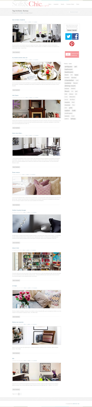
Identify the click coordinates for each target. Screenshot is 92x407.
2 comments (35, 360)
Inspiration (56, 4)
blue (71, 74)
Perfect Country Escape (19, 210)
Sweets (62, 4)
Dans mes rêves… (17, 133)
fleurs (67, 91)
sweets (67, 116)
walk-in (66, 118)
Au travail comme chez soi (19, 57)
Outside (67, 105)
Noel (73, 102)
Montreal (66, 99)
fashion (73, 88)
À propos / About (70, 4)
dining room (70, 86)
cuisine (68, 83)
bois (76, 75)
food (72, 91)
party (66, 107)
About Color (15, 248)
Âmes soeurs (16, 172)
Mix (13, 358)
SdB (73, 111)
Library (71, 94)
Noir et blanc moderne (18, 20)
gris (76, 91)
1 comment (36, 97)
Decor (75, 83)
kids (66, 94)
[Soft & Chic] (31, 6)
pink (70, 108)
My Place (72, 99)
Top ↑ (79, 403)
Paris (73, 105)
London (66, 96)
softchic (30, 59)
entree (67, 88)
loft (76, 94)
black (66, 75)
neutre (67, 102)
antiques (68, 67)
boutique (67, 77)
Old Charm (15, 95)
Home (77, 4)
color (77, 80)
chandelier (69, 80)
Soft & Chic (75, 403)
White (73, 119)
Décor (50, 4)
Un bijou (14, 286)
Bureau (74, 77)
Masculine (72, 96)
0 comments (36, 59)
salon (67, 111)
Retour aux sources (17, 322)
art (75, 67)
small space (68, 113)
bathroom (68, 69)
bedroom (69, 72)
